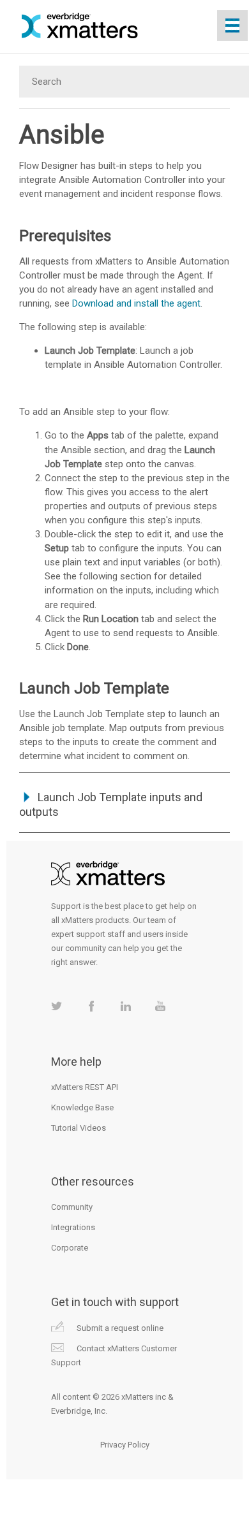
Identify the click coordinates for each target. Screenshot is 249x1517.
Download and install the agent (136, 303)
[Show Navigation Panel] (232, 25)
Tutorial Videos (78, 1128)
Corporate (69, 1247)
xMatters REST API (84, 1087)
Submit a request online (120, 1328)
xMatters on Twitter (56, 1006)
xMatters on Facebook (91, 1006)
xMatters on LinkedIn (125, 1006)
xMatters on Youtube (160, 1006)
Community (72, 1207)
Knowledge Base (82, 1107)
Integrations (73, 1227)
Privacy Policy (124, 1444)
